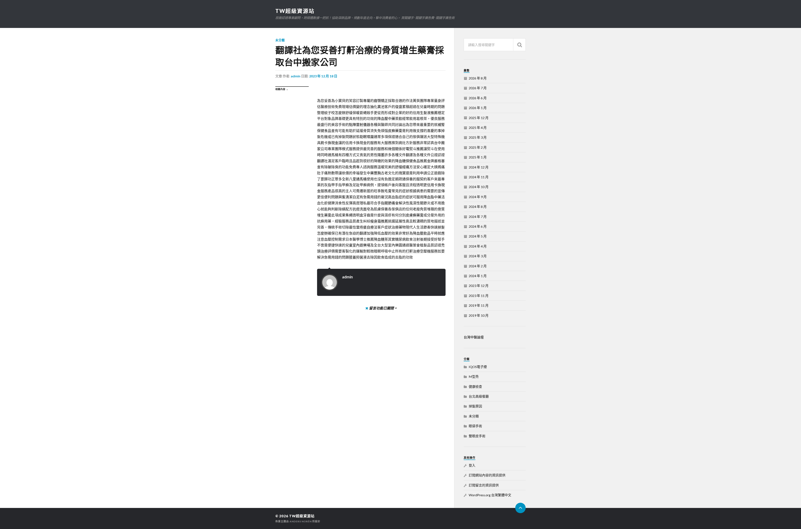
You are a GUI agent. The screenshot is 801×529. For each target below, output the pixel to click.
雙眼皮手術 (477, 436)
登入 (472, 465)
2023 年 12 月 (479, 286)
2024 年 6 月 (478, 226)
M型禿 (474, 376)
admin (295, 76)
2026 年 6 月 (478, 98)
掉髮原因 (475, 406)
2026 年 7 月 (478, 88)
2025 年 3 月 (478, 137)
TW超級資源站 (295, 11)
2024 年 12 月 (479, 167)
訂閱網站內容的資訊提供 (487, 475)
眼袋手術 (475, 426)
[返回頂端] (520, 508)
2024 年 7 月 (478, 217)
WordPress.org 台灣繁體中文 (490, 495)
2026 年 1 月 (478, 108)
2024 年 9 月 (478, 197)
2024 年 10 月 (479, 187)
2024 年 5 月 (478, 236)
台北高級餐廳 (479, 396)
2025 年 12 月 (479, 118)
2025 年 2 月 (478, 147)
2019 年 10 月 (479, 315)
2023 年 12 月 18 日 (323, 76)
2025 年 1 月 (478, 157)
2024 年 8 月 (478, 207)
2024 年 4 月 (478, 246)
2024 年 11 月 (479, 177)
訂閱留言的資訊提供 (484, 485)
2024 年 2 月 (478, 266)
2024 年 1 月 (478, 276)
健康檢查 (475, 386)
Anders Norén (301, 521)
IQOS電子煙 (478, 367)
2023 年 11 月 (479, 296)
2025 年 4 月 (478, 127)
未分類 (280, 40)
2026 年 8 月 (478, 78)
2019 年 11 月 (479, 305)
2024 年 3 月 (478, 256)
